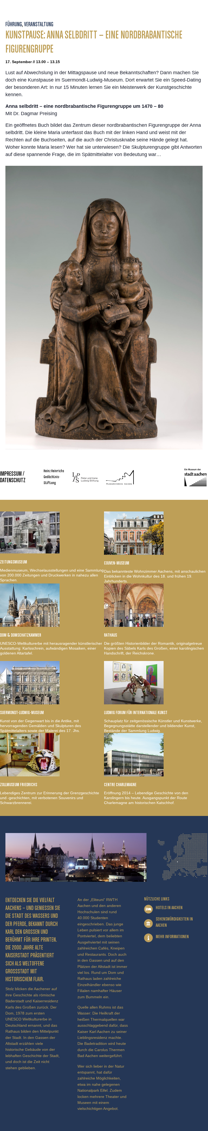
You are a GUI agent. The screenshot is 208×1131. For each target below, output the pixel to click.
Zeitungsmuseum (13, 562)
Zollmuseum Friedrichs (18, 784)
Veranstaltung (38, 25)
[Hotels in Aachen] (148, 909)
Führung (13, 25)
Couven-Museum (116, 563)
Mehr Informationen (172, 936)
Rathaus (110, 635)
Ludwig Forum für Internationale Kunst (135, 712)
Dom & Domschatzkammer (20, 635)
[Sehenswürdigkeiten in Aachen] (148, 923)
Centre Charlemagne (120, 784)
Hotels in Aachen (169, 907)
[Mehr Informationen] (148, 938)
